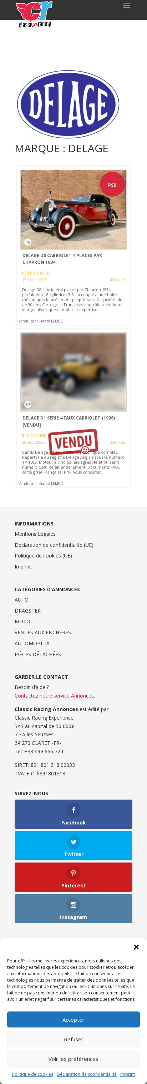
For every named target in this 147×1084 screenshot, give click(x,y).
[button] (136, 947)
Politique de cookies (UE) (43, 555)
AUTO (22, 599)
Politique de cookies (32, 1074)
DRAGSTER (28, 610)
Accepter (73, 1019)
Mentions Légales (35, 533)
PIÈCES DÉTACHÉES (38, 654)
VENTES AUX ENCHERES (43, 632)
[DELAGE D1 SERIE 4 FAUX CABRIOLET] (73, 408)
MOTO (22, 621)
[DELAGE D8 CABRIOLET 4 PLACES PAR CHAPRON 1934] (73, 245)
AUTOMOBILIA (32, 643)
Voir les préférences (73, 1058)
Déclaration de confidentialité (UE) (54, 544)
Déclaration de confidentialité (87, 1074)
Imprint (127, 1074)
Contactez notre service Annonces (54, 695)
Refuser (73, 1039)
